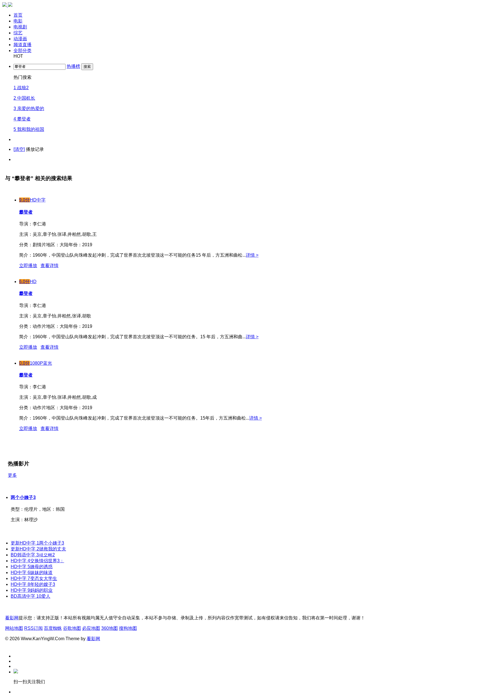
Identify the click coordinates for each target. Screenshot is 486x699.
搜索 (87, 66)
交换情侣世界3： (37, 560)
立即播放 (28, 428)
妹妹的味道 (32, 572)
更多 (12, 475)
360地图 (109, 628)
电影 (18, 21)
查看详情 (49, 428)
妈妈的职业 (32, 590)
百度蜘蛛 (53, 628)
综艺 (18, 32)
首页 (18, 15)
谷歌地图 (72, 628)
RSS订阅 (33, 628)
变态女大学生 (34, 578)
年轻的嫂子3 (33, 584)
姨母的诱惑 (32, 566)
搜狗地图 (128, 628)
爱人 (30, 596)
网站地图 (14, 628)
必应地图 (91, 628)
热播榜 (73, 66)
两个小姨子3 (23, 497)
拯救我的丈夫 (38, 548)
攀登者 (26, 375)
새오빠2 (33, 554)
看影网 (12, 617)
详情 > (252, 255)
